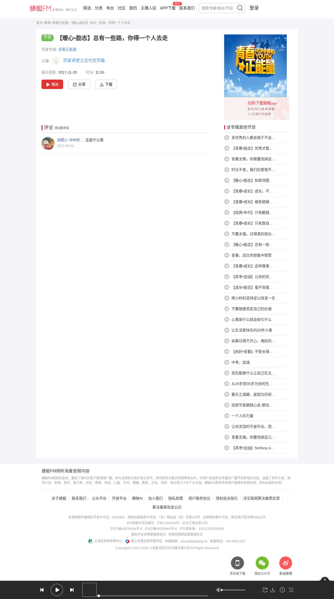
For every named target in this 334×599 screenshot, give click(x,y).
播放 (55, 84)
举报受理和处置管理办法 (185, 534)
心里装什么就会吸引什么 (251, 319)
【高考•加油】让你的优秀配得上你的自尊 (265, 277)
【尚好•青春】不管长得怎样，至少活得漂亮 (266, 351)
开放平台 (119, 498)
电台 (110, 8)
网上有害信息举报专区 (146, 541)
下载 (108, 84)
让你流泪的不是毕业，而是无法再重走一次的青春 (271, 426)
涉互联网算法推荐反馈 (261, 498)
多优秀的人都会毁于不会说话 (255, 137)
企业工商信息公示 (194, 523)
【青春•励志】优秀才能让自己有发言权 (263, 148)
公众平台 (99, 498)
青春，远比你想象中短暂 (251, 255)
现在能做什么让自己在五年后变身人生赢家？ (268, 373)
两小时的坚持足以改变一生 (253, 298)
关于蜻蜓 (59, 498)
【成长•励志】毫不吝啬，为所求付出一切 (265, 287)
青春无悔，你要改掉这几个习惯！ (258, 437)
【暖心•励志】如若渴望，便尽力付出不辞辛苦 (268, 180)
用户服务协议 (199, 498)
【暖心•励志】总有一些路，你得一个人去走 (266, 244)
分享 (82, 84)
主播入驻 (148, 8)
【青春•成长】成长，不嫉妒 (254, 191)
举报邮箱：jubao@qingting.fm (186, 541)
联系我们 (187, 8)
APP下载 (168, 8)
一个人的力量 (242, 416)
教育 (47, 23)
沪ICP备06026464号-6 (161, 529)
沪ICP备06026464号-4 (126, 529)
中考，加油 (240, 362)
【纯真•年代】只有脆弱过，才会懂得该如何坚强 (270, 212)
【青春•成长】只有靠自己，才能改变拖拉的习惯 (270, 223)
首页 (39, 23)
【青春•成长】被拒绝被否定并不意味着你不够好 (270, 202)
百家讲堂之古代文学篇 (84, 60)
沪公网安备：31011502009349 (202, 529)
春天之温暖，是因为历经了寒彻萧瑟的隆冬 (266, 394)
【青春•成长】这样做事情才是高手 (259, 266)
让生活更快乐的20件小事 (251, 330)
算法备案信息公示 (167, 507)
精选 (87, 8)
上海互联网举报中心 (108, 541)
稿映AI (137, 498)
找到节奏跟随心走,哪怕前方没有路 (259, 405)
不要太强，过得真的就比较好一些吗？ (262, 234)
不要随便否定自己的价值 (251, 309)
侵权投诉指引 (227, 498)
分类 (99, 8)
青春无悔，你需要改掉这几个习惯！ (260, 159)
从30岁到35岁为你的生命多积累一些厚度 (264, 384)
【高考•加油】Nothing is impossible (260, 448)
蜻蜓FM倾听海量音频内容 (66, 471)
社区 (122, 8)
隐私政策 (175, 498)
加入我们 (155, 498)
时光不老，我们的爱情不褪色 (255, 170)
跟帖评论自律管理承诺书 (148, 534)
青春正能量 (60, 23)
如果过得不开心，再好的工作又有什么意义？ (268, 341)
